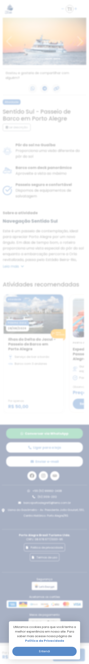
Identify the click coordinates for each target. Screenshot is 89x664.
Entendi (44, 651)
